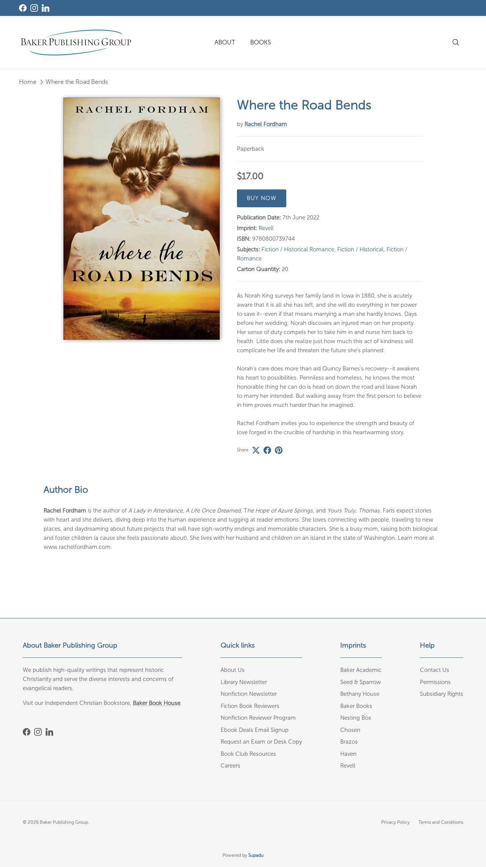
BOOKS (260, 42)
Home (27, 81)
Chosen (350, 730)
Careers (230, 765)
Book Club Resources (248, 753)
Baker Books (356, 706)
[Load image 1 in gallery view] (141, 219)
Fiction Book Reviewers (250, 706)
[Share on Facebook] (267, 450)
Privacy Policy (395, 822)
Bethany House (359, 693)
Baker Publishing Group (64, 822)
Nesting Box (355, 717)
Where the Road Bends (77, 81)
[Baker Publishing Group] (76, 42)
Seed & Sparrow (360, 682)
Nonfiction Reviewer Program (258, 717)
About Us (233, 670)
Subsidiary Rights (441, 693)
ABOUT (225, 42)
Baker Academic (361, 670)
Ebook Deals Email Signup (255, 730)
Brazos (349, 741)
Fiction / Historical (360, 249)
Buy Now (261, 198)
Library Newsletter (244, 682)
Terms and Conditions (440, 822)
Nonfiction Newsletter (249, 693)
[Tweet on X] (256, 450)
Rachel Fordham (266, 124)
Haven (348, 753)
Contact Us (434, 670)
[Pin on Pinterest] (278, 450)
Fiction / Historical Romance (298, 249)
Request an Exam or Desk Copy (261, 741)
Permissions (435, 682)
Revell (266, 228)
